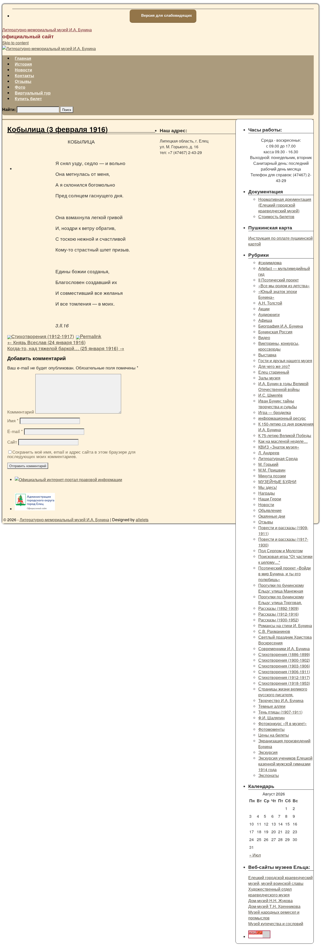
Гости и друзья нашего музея (285, 360)
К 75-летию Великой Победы (284, 435)
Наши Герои (269, 499)
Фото (20, 87)
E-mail (15, 431)
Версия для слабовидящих (166, 15)
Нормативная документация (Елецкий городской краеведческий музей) (284, 205)
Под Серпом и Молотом (280, 551)
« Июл (255, 855)
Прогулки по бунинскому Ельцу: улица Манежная (281, 588)
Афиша (265, 320)
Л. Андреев (268, 453)
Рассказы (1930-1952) (278, 620)
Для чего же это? (274, 366)
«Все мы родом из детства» (284, 286)
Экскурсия (268, 752)
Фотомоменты (271, 729)
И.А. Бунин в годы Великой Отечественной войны (283, 386)
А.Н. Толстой (270, 303)
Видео (264, 337)
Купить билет (28, 98)
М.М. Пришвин (271, 470)
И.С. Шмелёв (270, 395)
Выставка (267, 355)
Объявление (270, 510)
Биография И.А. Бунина (280, 326)
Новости (23, 70)
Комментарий (20, 412)
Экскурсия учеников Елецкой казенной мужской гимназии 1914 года (285, 763)
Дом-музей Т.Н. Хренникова (274, 906)
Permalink (90, 336)
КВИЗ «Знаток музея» (278, 447)
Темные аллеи (271, 706)
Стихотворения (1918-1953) (284, 683)
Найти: (9, 109)
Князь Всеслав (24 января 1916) (46, 342)
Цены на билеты (273, 735)
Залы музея (269, 378)
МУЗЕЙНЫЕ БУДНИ (277, 481)
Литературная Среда (278, 458)
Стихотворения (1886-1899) (284, 654)
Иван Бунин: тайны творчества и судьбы (277, 404)
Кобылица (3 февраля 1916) (57, 129)
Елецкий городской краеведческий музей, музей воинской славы (280, 880)
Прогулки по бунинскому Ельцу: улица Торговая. (281, 599)
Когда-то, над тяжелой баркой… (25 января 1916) (65, 348)
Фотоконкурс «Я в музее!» (282, 723)
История (23, 64)
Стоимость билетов (276, 216)
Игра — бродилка (274, 412)
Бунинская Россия (275, 332)
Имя (13, 420)
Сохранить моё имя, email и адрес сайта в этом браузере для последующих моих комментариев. (71, 454)
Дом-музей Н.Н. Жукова (270, 900)
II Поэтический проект (278, 280)
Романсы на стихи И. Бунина (285, 625)
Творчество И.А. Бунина (280, 700)
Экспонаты (268, 775)
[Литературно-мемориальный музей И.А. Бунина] (49, 48)
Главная (23, 58)
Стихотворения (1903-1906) (284, 666)
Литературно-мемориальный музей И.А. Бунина (47, 30)
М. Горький (268, 464)
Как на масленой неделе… (283, 441)
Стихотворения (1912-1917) (42, 336)
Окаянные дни (271, 516)
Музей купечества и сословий (275, 923)
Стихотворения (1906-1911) (284, 671)
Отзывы (23, 81)
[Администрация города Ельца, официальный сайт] (35, 509)
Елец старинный (273, 372)
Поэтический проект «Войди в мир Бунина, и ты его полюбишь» (284, 573)
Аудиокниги (269, 314)
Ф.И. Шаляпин (271, 718)
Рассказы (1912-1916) (278, 614)
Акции (264, 309)
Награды (266, 493)
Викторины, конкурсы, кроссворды (278, 346)
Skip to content (15, 43)
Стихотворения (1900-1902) (284, 660)
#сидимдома (270, 262)
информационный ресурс (282, 418)
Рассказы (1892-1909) (278, 608)
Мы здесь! (267, 487)
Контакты (24, 75)
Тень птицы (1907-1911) (280, 712)
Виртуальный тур (33, 93)
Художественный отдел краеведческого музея (270, 892)
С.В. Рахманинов (274, 631)
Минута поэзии (272, 476)
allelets (142, 519)
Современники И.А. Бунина (284, 648)
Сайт (12, 442)
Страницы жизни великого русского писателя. (282, 692)
